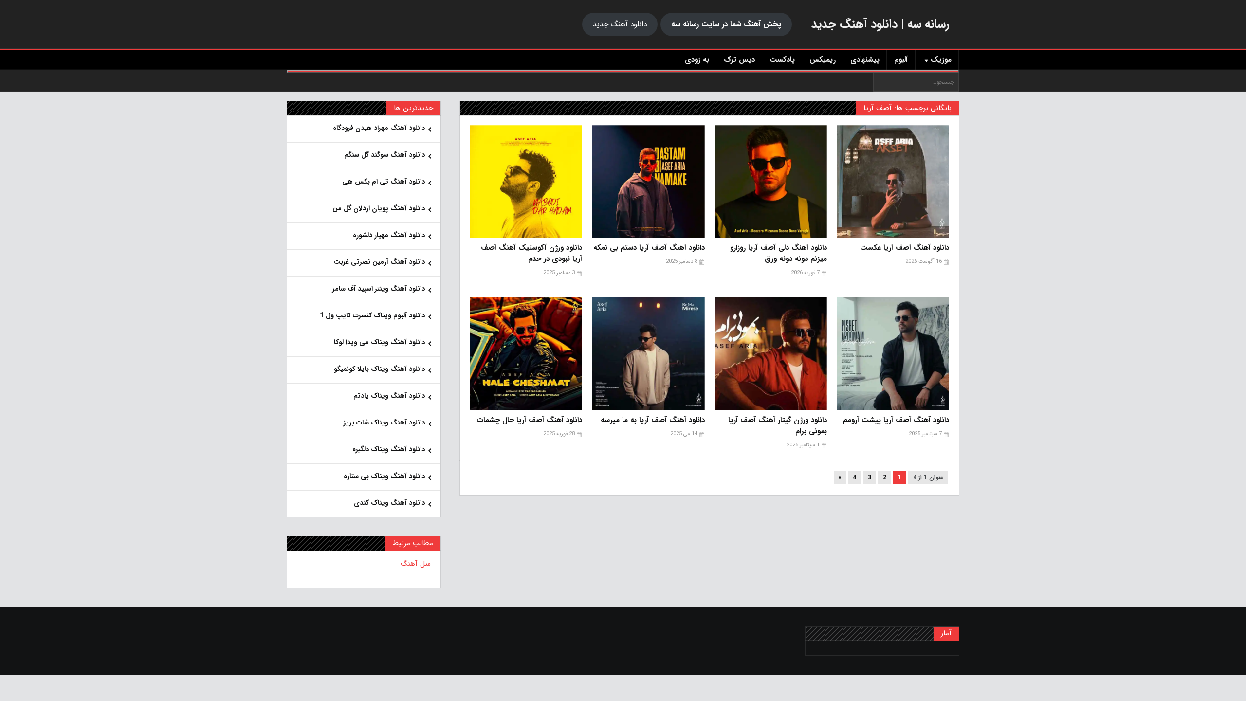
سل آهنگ (416, 564)
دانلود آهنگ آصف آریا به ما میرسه (652, 420)
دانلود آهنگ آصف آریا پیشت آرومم (896, 420)
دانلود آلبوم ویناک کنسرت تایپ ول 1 (372, 315)
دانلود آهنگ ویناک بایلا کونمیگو (379, 369)
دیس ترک (739, 60)
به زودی (697, 60)
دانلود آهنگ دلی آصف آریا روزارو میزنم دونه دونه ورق (778, 253)
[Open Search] (623, 71)
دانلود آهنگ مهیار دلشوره (389, 235)
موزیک (941, 60)
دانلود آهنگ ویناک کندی (389, 503)
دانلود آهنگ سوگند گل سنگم (384, 154)
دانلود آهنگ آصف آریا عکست (904, 248)
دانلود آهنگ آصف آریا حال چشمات (529, 420)
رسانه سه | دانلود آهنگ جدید (880, 24)
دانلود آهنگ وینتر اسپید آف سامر (378, 288)
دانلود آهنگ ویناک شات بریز (384, 422)
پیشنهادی (865, 60)
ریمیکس (822, 60)
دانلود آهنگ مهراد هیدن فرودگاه (379, 128)
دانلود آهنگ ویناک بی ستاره (384, 476)
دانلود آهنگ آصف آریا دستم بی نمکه (648, 248)
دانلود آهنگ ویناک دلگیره (388, 449)
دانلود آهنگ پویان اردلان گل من (378, 208)
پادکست (782, 60)
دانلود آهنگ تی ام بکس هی (383, 181)
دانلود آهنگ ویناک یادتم (389, 395)
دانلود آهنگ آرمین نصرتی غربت (379, 262)
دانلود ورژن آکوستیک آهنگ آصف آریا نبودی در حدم (531, 253)
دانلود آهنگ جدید (620, 24)
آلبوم (901, 60)
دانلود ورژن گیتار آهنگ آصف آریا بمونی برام (777, 426)
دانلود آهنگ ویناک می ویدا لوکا (379, 342)
